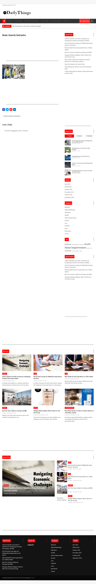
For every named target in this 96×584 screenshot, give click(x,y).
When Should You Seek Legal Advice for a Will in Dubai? (79, 376)
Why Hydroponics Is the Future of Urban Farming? (81, 148)
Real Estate (68, 231)
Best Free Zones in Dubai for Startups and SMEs (78, 52)
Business (17, 21)
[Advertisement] (32, 49)
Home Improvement (30, 21)
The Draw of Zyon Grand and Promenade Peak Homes (82, 163)
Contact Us (66, 21)
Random (90, 136)
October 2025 (68, 194)
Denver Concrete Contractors (12, 116)
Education (67, 212)
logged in (14, 130)
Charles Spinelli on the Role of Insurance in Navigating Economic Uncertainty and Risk (16, 377)
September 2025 (69, 197)
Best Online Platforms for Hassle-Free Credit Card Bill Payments (82, 171)
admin (4, 380)
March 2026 (68, 187)
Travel (66, 234)
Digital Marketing (70, 210)
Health (67, 215)
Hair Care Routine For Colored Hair (75, 64)
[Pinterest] (10, 109)
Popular (70, 136)
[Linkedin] (14, 109)
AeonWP (32, 577)
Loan (66, 228)
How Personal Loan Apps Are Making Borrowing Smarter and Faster (11, 553)
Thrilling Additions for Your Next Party (80, 156)
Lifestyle (44, 21)
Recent (80, 136)
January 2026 (68, 189)
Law (66, 223)
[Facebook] (3, 109)
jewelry (67, 220)
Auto (10, 21)
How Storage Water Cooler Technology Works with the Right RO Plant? (32, 26)
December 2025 (69, 192)
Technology (55, 21)
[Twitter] (7, 109)
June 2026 (67, 184)
